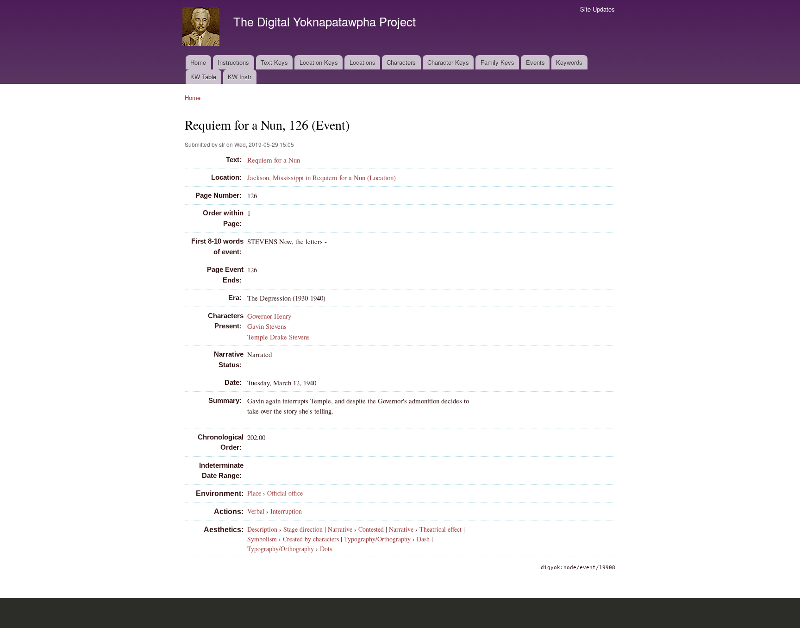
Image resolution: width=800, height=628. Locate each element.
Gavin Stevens (267, 326)
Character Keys (448, 62)
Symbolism (262, 538)
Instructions (233, 62)
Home (198, 62)
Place (254, 493)
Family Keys (497, 62)
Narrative (340, 529)
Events (535, 62)
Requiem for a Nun (273, 159)
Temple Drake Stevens (278, 336)
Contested (371, 529)
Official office (285, 493)
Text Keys (274, 62)
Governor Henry (269, 315)
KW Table (203, 76)
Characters (401, 62)
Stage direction (303, 529)
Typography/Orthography (377, 538)
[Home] (202, 27)
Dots (326, 548)
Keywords (569, 62)
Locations (362, 62)
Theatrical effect (440, 529)
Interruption (286, 511)
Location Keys (319, 62)
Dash (423, 538)
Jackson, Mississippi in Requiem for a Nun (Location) (321, 177)
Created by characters (311, 538)
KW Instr (239, 76)
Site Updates (597, 9)
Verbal (255, 511)
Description (262, 529)
